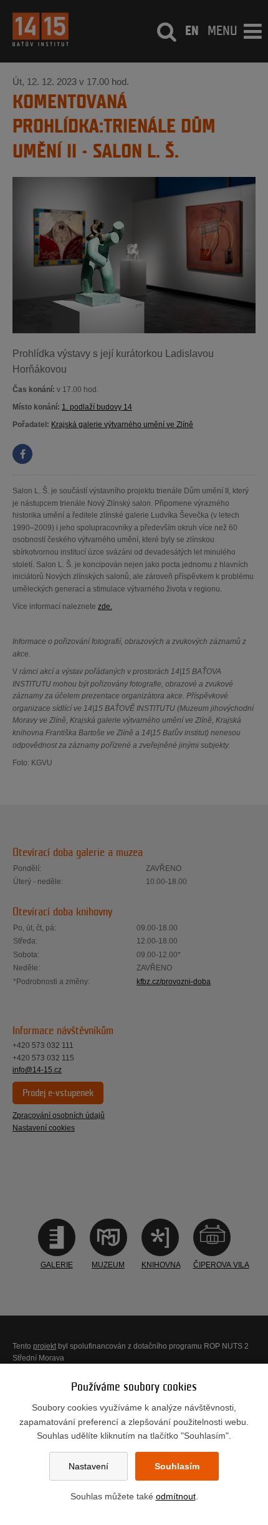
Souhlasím (177, 1466)
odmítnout (176, 1496)
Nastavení (88, 1466)
